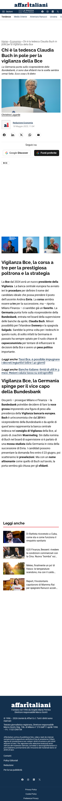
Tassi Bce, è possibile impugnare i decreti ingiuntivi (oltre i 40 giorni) (31, 361)
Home (5, 41)
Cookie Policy (31, 794)
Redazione (8, 765)
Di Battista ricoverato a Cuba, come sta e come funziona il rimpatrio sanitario (41, 537)
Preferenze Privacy (31, 798)
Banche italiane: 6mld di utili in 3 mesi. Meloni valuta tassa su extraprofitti (30, 371)
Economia (15, 41)
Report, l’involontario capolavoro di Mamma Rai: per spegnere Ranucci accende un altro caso (42, 585)
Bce (5, 163)
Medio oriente (20, 16)
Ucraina (53, 16)
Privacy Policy (31, 790)
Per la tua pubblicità (13, 770)
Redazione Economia (23, 123)
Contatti (7, 756)
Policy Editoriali (11, 760)
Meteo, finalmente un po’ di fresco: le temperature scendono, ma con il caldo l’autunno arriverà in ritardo (40, 569)
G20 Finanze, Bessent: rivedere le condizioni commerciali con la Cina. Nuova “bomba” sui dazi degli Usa (42, 553)
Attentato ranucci (38, 16)
